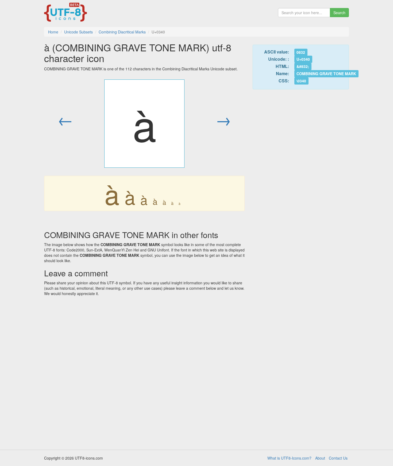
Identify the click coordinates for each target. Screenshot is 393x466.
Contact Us (338, 458)
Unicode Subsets (78, 32)
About (320, 458)
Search (339, 12)
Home (53, 32)
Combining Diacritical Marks (122, 32)
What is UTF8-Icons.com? (289, 458)
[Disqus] (144, 371)
